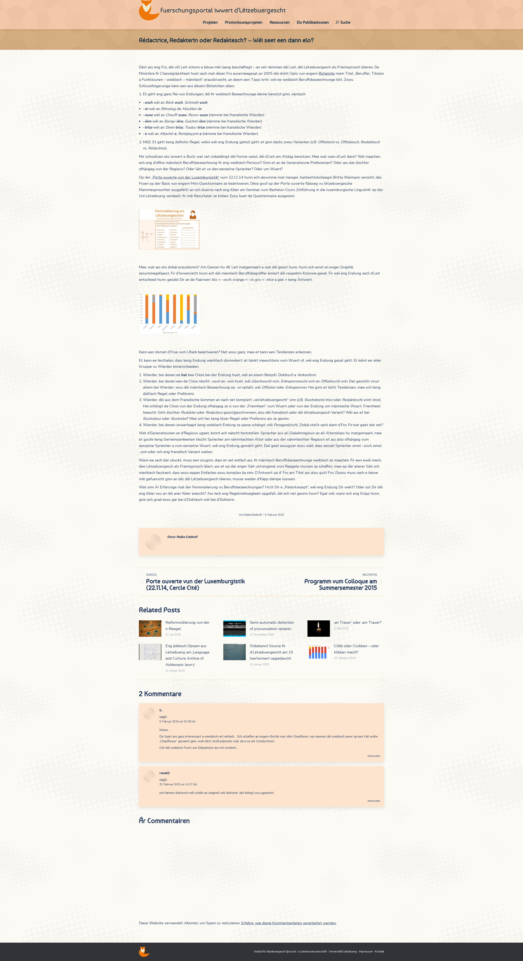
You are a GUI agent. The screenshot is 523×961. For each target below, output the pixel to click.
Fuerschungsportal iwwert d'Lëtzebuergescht (223, 10)
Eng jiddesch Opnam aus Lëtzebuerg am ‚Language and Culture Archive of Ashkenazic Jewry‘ (187, 655)
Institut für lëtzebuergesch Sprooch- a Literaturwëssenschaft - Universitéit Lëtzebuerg (305, 951)
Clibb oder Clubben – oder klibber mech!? (356, 649)
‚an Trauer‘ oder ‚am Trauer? (357, 622)
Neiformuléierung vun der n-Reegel (187, 625)
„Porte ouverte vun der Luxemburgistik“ (185, 177)
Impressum (366, 951)
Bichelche (327, 73)
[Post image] (150, 628)
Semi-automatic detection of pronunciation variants (272, 625)
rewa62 (164, 773)
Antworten (373, 756)
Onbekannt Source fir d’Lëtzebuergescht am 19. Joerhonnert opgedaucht (272, 652)
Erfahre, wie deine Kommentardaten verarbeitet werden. (288, 923)
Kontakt (379, 951)
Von (250, 515)
